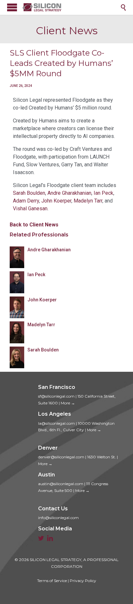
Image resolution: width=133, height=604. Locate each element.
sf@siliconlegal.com (56, 396)
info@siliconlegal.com (58, 517)
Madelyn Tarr (88, 201)
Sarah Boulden (29, 193)
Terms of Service (52, 580)
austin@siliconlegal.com (60, 483)
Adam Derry (26, 201)
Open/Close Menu (12, 7)
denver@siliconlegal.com (61, 456)
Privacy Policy (83, 580)
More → (68, 403)
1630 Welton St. (101, 456)
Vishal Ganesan (30, 208)
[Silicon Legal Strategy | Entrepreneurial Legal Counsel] (71, 7)
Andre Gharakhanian (69, 193)
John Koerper (56, 201)
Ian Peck (103, 193)
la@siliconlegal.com (56, 423)
